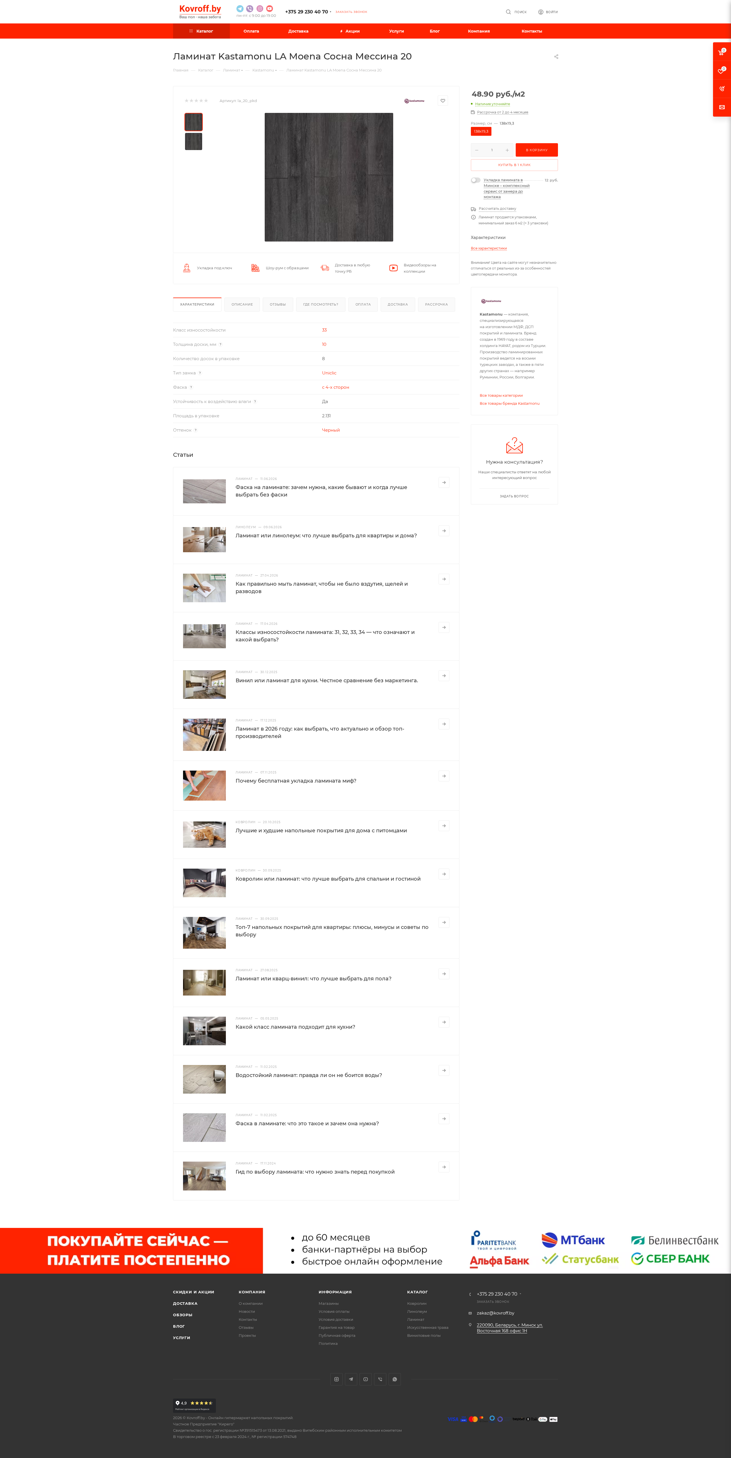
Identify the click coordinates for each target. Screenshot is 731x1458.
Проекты (247, 1335)
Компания (252, 1292)
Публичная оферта (337, 1335)
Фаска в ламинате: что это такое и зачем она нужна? (307, 1123)
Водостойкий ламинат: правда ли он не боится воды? (309, 1075)
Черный (331, 430)
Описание (242, 304)
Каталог (417, 1292)
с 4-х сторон (335, 387)
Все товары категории (501, 395)
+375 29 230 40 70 (306, 12)
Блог (179, 1326)
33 (324, 330)
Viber (380, 1379)
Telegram (351, 1379)
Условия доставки (336, 1319)
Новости (247, 1311)
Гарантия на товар (337, 1327)
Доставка (398, 304)
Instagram (336, 1379)
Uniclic (329, 373)
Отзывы (278, 304)
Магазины (329, 1303)
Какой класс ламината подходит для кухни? (295, 1027)
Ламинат (415, 1319)
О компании (251, 1303)
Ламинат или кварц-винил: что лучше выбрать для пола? (313, 979)
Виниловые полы (424, 1335)
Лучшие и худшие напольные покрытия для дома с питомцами (321, 830)
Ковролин (417, 1303)
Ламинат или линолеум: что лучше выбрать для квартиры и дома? (326, 535)
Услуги (181, 1337)
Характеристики (197, 304)
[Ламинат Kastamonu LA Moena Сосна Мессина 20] (329, 177)
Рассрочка (436, 304)
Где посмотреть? (320, 304)
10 (324, 344)
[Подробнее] (444, 482)
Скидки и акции (193, 1292)
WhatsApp (395, 1379)
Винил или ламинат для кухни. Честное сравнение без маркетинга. (327, 680)
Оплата (363, 304)
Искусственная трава (428, 1327)
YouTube (366, 1379)
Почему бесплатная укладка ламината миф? (296, 781)
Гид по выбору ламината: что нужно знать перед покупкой (315, 1172)
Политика (328, 1343)
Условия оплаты (334, 1311)
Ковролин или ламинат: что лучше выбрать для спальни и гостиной (328, 879)
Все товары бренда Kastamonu (510, 403)
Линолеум (417, 1311)
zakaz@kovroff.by (495, 1313)
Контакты (248, 1319)
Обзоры (182, 1315)
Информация (335, 1292)
